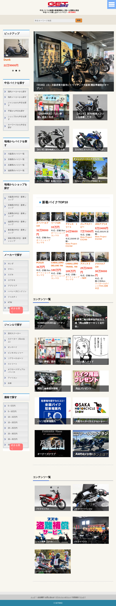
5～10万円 (12, 411)
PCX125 (40, 262)
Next (23, 51)
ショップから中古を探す (17, 117)
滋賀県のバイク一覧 (16, 170)
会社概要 (40, 597)
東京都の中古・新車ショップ (17, 231)
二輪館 (83, 278)
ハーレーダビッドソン (17, 291)
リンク (82, 597)
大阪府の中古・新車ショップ (17, 198)
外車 (10, 383)
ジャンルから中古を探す (17, 104)
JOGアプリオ (101, 224)
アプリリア (12, 286)
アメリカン (12, 378)
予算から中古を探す (16, 111)
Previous (8, 51)
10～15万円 (12, 417)
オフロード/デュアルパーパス (16, 370)
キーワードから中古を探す (17, 126)
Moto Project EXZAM (71, 245)
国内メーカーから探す (17, 92)
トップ (33, 597)
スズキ (10, 275)
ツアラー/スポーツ (15, 358)
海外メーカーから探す (17, 97)
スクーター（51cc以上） (16, 340)
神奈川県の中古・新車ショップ (17, 239)
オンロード (12, 347)
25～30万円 (12, 434)
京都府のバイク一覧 (16, 159)
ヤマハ (10, 269)
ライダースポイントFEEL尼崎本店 (102, 286)
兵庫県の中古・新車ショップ (17, 214)
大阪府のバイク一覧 (16, 154)
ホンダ (10, 263)
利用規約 (75, 597)
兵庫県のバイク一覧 (16, 165)
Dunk (7, 59)
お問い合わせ (49, 597)
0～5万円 (11, 406)
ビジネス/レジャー (15, 353)
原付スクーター (14, 333)
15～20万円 (12, 422)
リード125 (55, 223)
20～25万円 (12, 428)
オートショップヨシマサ (43, 241)
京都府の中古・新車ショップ (17, 206)
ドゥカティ (12, 297)
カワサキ (11, 280)
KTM (10, 302)
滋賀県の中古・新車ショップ (17, 223)
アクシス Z (85, 263)
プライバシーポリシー (63, 597)
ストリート (12, 364)
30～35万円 (12, 439)
